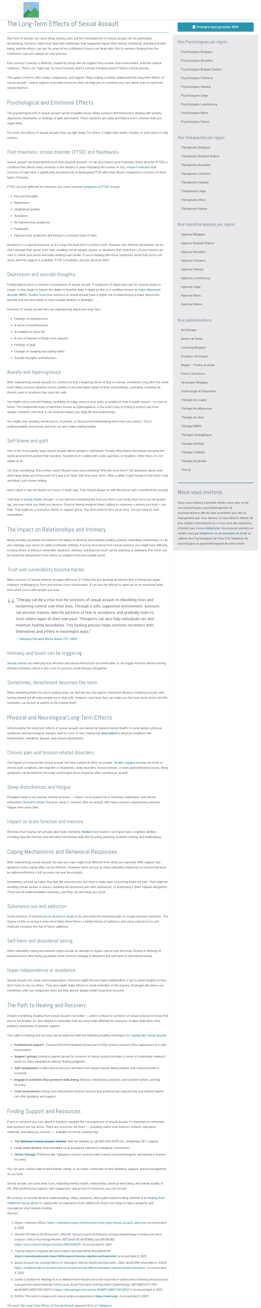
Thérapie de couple (194, 400)
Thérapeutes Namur (194, 208)
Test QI (186, 469)
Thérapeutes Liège (193, 191)
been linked (109, 733)
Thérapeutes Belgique (195, 147)
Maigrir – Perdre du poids (198, 365)
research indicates (138, 167)
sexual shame (33, 499)
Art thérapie (189, 330)
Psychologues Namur (195, 121)
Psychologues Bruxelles (197, 60)
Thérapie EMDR (191, 426)
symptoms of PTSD (96, 186)
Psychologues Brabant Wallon (201, 69)
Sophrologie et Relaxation (198, 391)
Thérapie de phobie (194, 461)
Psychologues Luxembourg (199, 104)
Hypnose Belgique (193, 234)
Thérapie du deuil (192, 417)
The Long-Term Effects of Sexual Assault (47, 1305)
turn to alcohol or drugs (58, 916)
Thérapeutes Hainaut (195, 182)
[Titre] (31, 10)
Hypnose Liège (191, 287)
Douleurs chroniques (194, 356)
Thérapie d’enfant (192, 443)
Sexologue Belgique (194, 382)
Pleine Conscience (193, 373)
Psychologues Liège (194, 95)
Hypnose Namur (191, 304)
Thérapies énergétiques (196, 435)
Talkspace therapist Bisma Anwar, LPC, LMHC (48, 639)
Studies (87, 831)
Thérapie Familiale (193, 452)
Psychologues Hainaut (196, 86)
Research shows (34, 802)
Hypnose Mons (191, 295)
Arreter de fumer (192, 338)
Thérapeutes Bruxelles (196, 165)
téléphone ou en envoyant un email (223, 533)
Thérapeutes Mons (193, 200)
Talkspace (105, 1305)
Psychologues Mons (194, 113)
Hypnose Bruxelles (193, 252)
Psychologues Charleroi (197, 78)
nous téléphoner (209, 528)
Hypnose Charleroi (193, 260)
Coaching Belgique (193, 347)
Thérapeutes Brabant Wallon (200, 156)
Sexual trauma (16, 663)
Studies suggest (124, 762)
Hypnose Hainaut (192, 269)
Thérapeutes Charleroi (196, 173)
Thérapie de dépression (196, 408)
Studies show (37, 294)
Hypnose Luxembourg (195, 278)
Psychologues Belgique (196, 51)
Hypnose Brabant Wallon (197, 243)
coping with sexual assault (148, 1035)
